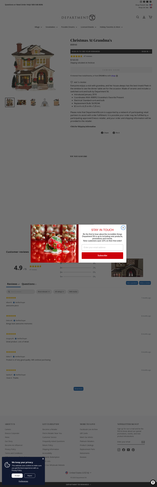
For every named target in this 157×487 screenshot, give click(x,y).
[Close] (43, 459)
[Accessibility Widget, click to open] (153, 482)
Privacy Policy (17, 470)
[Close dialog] (123, 228)
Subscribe (102, 255)
